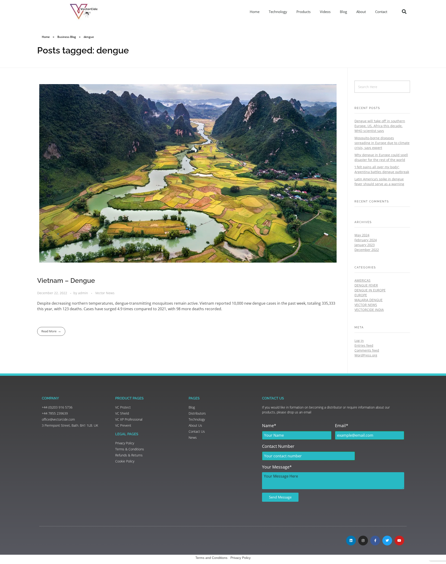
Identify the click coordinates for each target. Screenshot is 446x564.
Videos (325, 11)
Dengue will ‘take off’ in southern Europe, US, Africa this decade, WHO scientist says (379, 126)
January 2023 (364, 245)
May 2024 (361, 235)
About (361, 11)
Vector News (105, 293)
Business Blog (66, 37)
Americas (362, 280)
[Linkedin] (351, 540)
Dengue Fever (366, 285)
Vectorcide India (369, 309)
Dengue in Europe (370, 290)
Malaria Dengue (368, 300)
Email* (341, 425)
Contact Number (278, 446)
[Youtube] (399, 540)
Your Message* (277, 467)
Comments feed (366, 350)
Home (254, 11)
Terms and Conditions (211, 558)
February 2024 (365, 240)
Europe (360, 295)
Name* (269, 425)
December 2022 (366, 249)
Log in (359, 340)
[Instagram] (363, 540)
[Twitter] (387, 540)
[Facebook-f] (375, 540)
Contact (381, 11)
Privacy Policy (240, 558)
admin (83, 293)
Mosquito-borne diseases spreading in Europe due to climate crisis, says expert (382, 143)
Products (303, 11)
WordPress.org (365, 355)
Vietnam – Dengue (66, 280)
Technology (278, 11)
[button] (404, 11)
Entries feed (363, 345)
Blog (343, 11)
